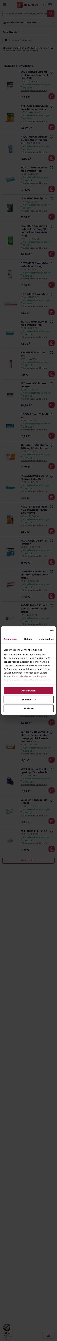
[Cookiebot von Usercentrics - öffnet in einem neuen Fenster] (41, 631)
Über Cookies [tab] (46, 639)
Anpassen (26, 699)
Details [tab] (28, 639)
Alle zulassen (28, 690)
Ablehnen (28, 708)
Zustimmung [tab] (10, 639)
